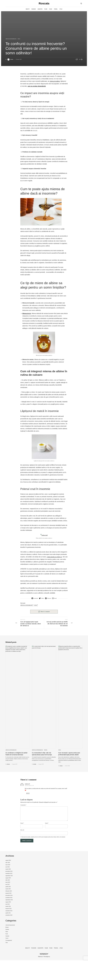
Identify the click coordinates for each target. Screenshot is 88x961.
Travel (45, 750)
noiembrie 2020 (9, 915)
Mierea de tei (26, 313)
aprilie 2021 (8, 912)
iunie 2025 (8, 882)
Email (46, 823)
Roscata (44, 3)
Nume (22, 823)
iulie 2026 (8, 862)
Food (7, 933)
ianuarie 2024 (8, 908)
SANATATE (40, 9)
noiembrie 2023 (9, 910)
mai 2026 (8, 866)
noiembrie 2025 (9, 873)
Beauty (7, 927)
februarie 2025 (9, 891)
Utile (19, 38)
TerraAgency (47, 956)
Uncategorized (9, 940)
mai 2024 (8, 904)
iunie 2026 (8, 864)
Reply (28, 793)
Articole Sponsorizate (11, 38)
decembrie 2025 (9, 871)
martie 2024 (8, 906)
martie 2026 (8, 869)
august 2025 (8, 877)
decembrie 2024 (9, 895)
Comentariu (23, 805)
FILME (45, 9)
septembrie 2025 (9, 875)
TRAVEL (56, 9)
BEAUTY (28, 9)
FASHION (33, 9)
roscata (11, 59)
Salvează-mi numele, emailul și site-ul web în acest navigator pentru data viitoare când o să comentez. (43, 836)
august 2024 (8, 902)
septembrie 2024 (9, 899)
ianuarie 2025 (8, 893)
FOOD (50, 9)
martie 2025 (8, 888)
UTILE (60, 9)
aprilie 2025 (8, 886)
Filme (7, 931)
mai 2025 (8, 884)
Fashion (7, 929)
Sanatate (7, 936)
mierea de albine (55, 81)
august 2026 (8, 860)
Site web (22, 830)
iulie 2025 (8, 880)
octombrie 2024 (9, 897)
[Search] (81, 3)
